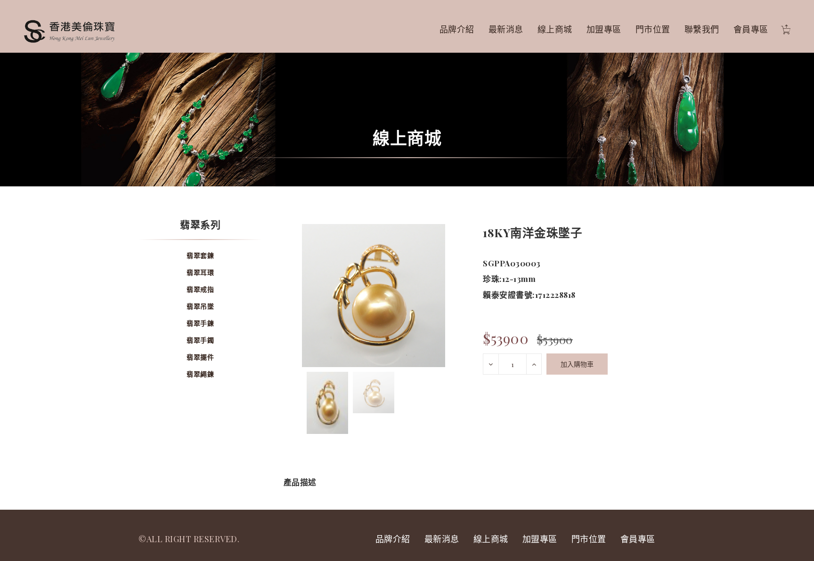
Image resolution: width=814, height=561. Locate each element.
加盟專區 (603, 29)
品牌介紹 (457, 29)
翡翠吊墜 (200, 306)
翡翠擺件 (200, 357)
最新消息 (505, 29)
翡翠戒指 (200, 289)
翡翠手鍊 (200, 323)
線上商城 (554, 29)
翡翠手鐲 (200, 340)
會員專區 (750, 29)
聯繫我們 (701, 29)
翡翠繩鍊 (200, 373)
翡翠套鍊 (200, 255)
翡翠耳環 (200, 272)
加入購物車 (577, 364)
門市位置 (652, 29)
